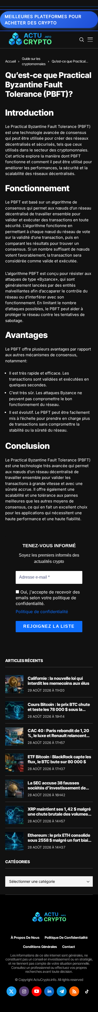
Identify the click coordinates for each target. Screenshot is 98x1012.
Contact (68, 947)
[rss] (74, 991)
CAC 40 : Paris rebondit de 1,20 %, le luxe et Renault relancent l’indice (58, 735)
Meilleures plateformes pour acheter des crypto (43, 19)
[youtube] (37, 991)
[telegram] (62, 991)
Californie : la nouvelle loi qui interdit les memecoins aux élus (58, 681)
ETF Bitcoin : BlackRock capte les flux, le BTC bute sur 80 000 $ (59, 759)
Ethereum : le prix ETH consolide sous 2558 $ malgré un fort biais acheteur (59, 840)
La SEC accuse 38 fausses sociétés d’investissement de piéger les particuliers (57, 787)
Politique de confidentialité (42, 611)
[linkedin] (49, 991)
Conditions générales (40, 947)
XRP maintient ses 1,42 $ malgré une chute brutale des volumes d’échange (59, 814)
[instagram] (24, 991)
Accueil (10, 61)
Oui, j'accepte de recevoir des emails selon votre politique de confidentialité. (48, 597)
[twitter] (11, 991)
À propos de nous (25, 938)
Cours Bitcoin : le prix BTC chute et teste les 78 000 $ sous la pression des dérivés (59, 709)
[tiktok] (87, 991)
